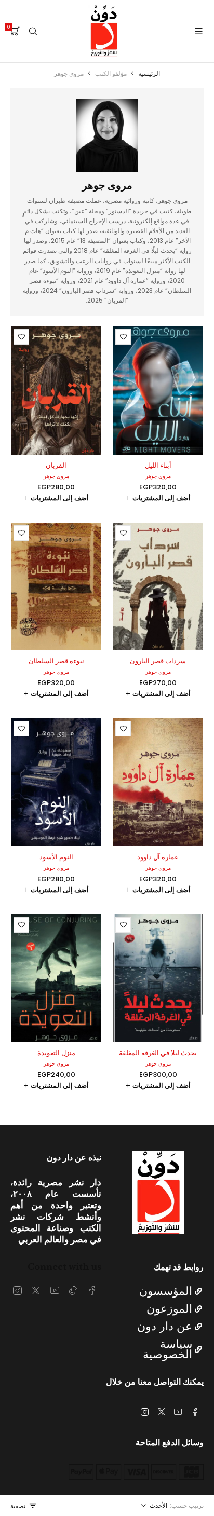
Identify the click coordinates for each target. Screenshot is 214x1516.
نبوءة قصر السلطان (56, 661)
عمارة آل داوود (158, 857)
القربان (56, 465)
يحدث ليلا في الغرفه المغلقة (158, 1053)
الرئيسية (149, 73)
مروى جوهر (158, 476)
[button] (157, 498)
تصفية (17, 1505)
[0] (15, 31)
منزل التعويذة (56, 1053)
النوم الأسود (56, 857)
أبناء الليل (158, 465)
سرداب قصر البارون (158, 661)
